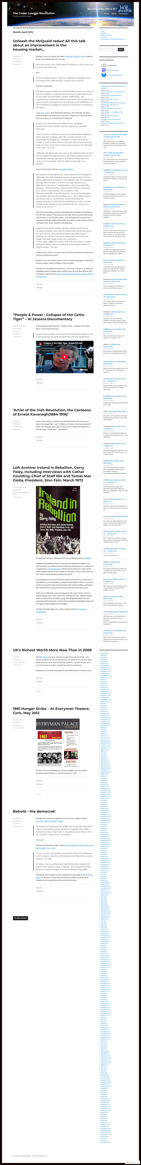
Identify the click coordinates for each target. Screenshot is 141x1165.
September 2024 (106, 699)
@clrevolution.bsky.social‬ (115, 75)
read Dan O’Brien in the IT (76, 56)
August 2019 (104, 822)
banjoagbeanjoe (108, 461)
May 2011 (103, 1022)
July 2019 (103, 824)
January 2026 (105, 667)
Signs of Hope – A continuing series (112, 112)
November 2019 (105, 816)
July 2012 (103, 993)
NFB (104, 153)
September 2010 (106, 1038)
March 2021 (104, 784)
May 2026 (104, 659)
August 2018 (104, 846)
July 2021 (103, 776)
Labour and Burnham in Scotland (111, 108)
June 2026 (104, 657)
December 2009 (105, 1056)
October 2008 (105, 1084)
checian (105, 612)
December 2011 (105, 1007)
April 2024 (104, 709)
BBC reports (43, 657)
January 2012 (105, 1005)
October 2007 (105, 1108)
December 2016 (105, 887)
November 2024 (105, 695)
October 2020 (105, 794)
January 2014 (105, 957)
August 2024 (104, 701)
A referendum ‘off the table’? (109, 116)
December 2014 (105, 935)
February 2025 (105, 689)
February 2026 (105, 665)
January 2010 (105, 1054)
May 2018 (104, 852)
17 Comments (17, 497)
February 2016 (105, 907)
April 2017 (104, 879)
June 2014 (104, 947)
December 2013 (105, 959)
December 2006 (105, 1128)
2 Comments (17, 336)
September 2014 (106, 941)
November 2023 (105, 720)
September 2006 (106, 1134)
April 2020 (104, 806)
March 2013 (104, 977)
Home (106, 14)
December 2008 (105, 1080)
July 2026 (104, 655)
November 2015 (105, 913)
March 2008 (104, 1098)
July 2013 (103, 969)
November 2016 (105, 889)
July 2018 (103, 848)
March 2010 (104, 1050)
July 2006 (104, 1138)
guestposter (16, 421)
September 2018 (106, 844)
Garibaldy (16, 657)
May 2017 (104, 877)
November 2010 (105, 1034)
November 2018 (105, 840)
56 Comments (17, 826)
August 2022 (104, 750)
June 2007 (104, 1116)
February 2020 (105, 810)
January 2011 (104, 1030)
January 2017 (105, 885)
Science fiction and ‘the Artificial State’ (113, 92)
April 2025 (104, 685)
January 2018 (105, 860)
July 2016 (103, 897)
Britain (15, 662)
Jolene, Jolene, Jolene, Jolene (109, 99)
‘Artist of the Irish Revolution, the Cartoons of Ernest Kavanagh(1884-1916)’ (52, 412)
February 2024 (105, 714)
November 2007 (105, 1106)
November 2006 (106, 1130)
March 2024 (104, 711)
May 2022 (104, 756)
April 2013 (104, 975)
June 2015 (104, 923)
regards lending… (67, 169)
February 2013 (105, 979)
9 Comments (17, 665)
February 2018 (105, 858)
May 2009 (104, 1070)
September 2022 (106, 748)
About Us (103, 33)
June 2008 (104, 1092)
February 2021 (105, 786)
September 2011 (105, 1013)
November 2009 (106, 1058)
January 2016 (105, 909)
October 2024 (105, 697)
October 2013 (105, 963)
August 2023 (104, 726)
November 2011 (105, 1009)
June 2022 (104, 754)
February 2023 (105, 738)
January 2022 (105, 764)
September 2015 (106, 917)
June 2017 (104, 875)
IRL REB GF (87, 558)
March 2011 (104, 1026)
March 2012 (104, 1001)
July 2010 (103, 1042)
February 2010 (105, 1052)
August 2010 (104, 1040)
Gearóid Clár (107, 260)
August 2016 (104, 895)
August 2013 (104, 967)
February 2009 (105, 1076)
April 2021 (104, 782)
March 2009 (104, 1074)
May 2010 (104, 1046)
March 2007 (104, 1122)
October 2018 (105, 842)
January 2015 (105, 933)
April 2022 (104, 758)
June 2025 (104, 681)
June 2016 (104, 899)
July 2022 (103, 752)
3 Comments (17, 429)
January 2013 (105, 981)
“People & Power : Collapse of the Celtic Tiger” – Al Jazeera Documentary (49, 317)
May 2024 (104, 707)
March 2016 (104, 905)
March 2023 (104, 736)
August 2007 (104, 1112)
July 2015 (103, 921)
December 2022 (105, 742)
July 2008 (103, 1090)
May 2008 (104, 1094)
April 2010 (104, 1048)
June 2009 (104, 1068)
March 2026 (104, 663)
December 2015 (105, 911)
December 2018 (105, 838)
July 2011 (103, 1018)
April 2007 (104, 1120)
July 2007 (103, 1114)
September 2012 (106, 989)
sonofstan (106, 516)
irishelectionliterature (19, 326)
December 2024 (105, 693)
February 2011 (105, 1028)
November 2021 (105, 768)
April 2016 (104, 903)
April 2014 (104, 951)
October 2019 (105, 818)
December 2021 (105, 766)
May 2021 (104, 780)
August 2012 (104, 991)
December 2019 (105, 814)
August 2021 (104, 774)
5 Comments (17, 64)
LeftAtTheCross (108, 294)
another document (54, 569)
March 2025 (104, 687)
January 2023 (105, 740)
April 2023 (104, 734)
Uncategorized (17, 61)
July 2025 (103, 679)
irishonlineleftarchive (19, 487)
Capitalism (16, 331)
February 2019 (105, 834)
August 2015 (104, 919)
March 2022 (104, 760)
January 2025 (105, 691)
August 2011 (104, 1015)
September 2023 (106, 724)
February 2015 (105, 931)
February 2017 (105, 883)
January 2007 (105, 1126)
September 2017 (106, 869)
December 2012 (105, 983)
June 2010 (104, 1044)
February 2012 (105, 1003)
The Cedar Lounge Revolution (33, 13)
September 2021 (106, 772)
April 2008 (104, 1096)
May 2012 (104, 997)
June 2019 (104, 826)
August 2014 (104, 943)
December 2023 (105, 718)
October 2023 (105, 722)
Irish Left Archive (106, 35)
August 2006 (105, 1136)
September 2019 (106, 820)
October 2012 (105, 987)
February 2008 (105, 1100)
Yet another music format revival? (111, 95)
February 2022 (105, 762)
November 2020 (105, 792)
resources (104, 37)
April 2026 (104, 661)
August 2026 (105, 653)
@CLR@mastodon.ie (113, 70)
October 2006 (105, 1132)
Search (121, 49)
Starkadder (106, 224)
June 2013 (104, 971)
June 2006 (104, 1140)
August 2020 (104, 798)
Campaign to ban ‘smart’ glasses (111, 119)
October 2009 (105, 1060)
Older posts (20, 918)
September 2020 (106, 796)
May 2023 (104, 732)
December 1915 (105, 1142)
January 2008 (105, 1102)
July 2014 (103, 945)
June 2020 (104, 802)
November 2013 (105, 961)
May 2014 (104, 949)
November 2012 (105, 985)
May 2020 (104, 804)
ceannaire (106, 134)
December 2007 (105, 1104)
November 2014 (105, 937)
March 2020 (104, 808)
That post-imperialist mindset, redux (112, 123)
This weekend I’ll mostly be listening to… (113, 39)
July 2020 (103, 800)
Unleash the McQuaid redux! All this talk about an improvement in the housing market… (49, 45)
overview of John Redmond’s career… (50, 821)
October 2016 (105, 891)
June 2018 (104, 850)
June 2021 (104, 778)
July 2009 (104, 1066)
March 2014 (104, 953)
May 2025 (104, 683)
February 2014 (105, 955)
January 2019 (105, 836)
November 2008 (105, 1082)
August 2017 (104, 871)
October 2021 (105, 770)
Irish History (16, 823)
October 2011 (105, 1011)
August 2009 (105, 1064)
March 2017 (104, 881)
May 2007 (104, 1118)
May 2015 (104, 925)
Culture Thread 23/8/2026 (120, 516)
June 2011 (104, 1020)
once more (45, 113)
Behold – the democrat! (34, 811)
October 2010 (105, 1036)
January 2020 (105, 812)
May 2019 (104, 828)
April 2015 (104, 927)
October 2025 (105, 673)
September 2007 (106, 1110)
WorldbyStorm (17, 56)
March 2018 (104, 856)
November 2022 (105, 744)
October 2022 (105, 746)
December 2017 (105, 862)
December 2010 (105, 1032)
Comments (123, 14)
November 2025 (105, 671)
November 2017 (105, 865)
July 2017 (103, 873)
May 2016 (104, 901)
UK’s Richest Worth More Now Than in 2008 (52, 650)
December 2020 (105, 790)
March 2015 (104, 929)
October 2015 (105, 915)
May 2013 (103, 973)
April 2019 (104, 830)
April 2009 (104, 1072)
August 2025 (104, 677)
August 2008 (104, 1088)
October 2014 (105, 939)
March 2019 (104, 832)
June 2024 (104, 705)
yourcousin (106, 579)
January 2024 (105, 716)
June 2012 (104, 995)
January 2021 (105, 788)
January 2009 (105, 1078)
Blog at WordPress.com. (40, 1156)
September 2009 (106, 1062)
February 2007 (105, 1124)
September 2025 (106, 675)
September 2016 (106, 893)
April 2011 (104, 1024)
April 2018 (104, 854)
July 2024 (103, 703)
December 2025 (105, 669)
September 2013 (105, 965)
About (114, 14)
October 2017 (105, 867)
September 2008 (106, 1086)
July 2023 (103, 728)
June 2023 (104, 730)
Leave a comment (18, 728)
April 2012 (104, 999)
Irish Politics (16, 334)
